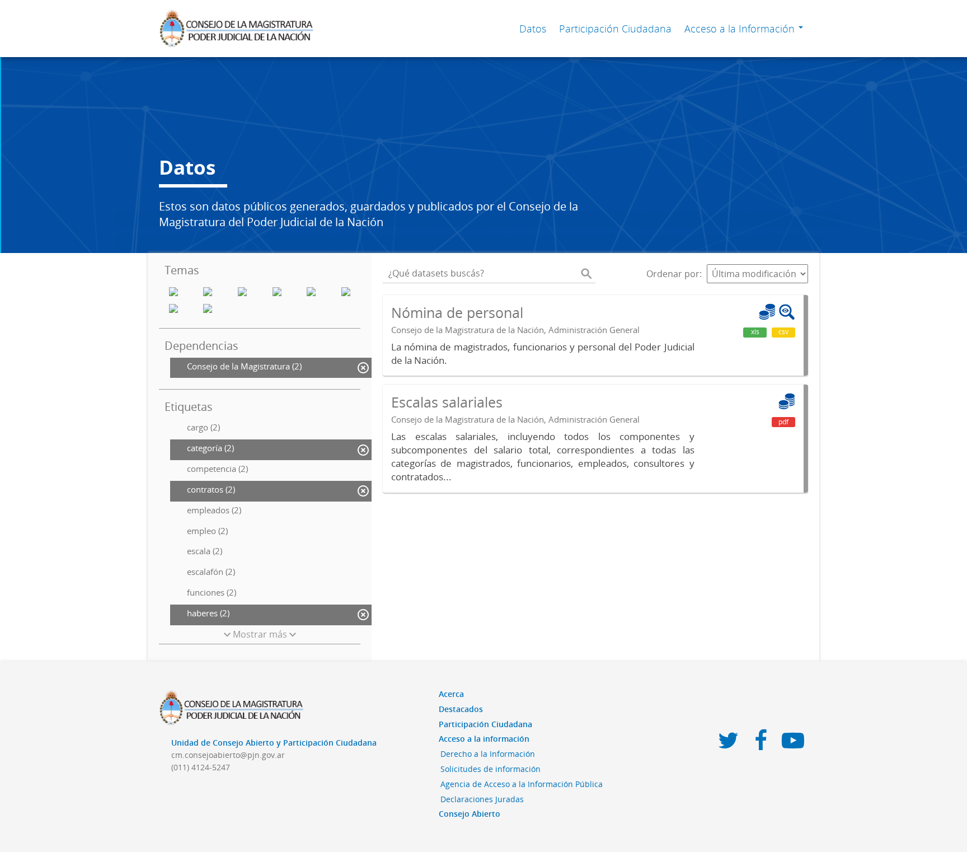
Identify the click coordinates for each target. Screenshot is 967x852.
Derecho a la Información (487, 753)
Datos (532, 28)
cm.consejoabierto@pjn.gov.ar (228, 755)
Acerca (451, 694)
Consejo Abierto (469, 813)
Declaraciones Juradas (482, 799)
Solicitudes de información (490, 769)
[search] (586, 273)
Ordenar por (673, 274)
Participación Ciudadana (615, 28)
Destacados (461, 709)
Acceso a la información (484, 738)
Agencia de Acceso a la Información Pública (521, 784)
